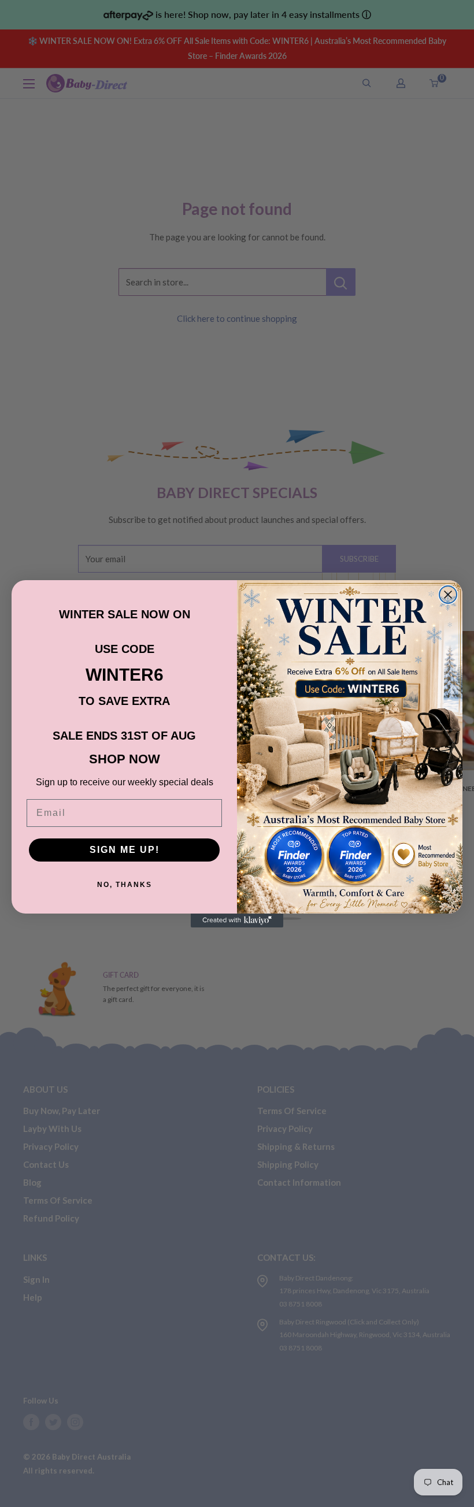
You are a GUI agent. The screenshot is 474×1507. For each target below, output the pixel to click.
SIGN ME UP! (125, 850)
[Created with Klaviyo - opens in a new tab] (237, 920)
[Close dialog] (448, 594)
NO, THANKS (124, 885)
